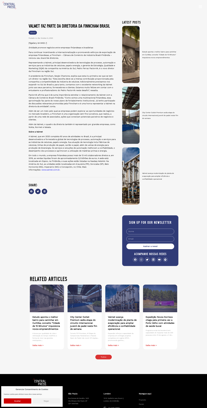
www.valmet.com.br (50, 170)
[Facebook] (135, 259)
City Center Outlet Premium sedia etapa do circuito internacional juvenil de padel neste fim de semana (160, 115)
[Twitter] (147, 259)
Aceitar (17, 401)
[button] (31, 191)
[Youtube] (159, 259)
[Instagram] (141, 259)
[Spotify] (165, 259)
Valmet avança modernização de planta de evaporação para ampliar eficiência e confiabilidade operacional (158, 176)
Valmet (32, 32)
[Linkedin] (153, 259)
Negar (46, 401)
